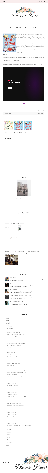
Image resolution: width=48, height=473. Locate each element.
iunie (8, 435)
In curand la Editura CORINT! (12, 427)
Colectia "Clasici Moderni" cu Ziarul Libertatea (16, 343)
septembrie (9, 431)
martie (8, 440)
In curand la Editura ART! (11, 383)
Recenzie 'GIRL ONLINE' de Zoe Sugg (18, 132)
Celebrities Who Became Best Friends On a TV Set (16, 396)
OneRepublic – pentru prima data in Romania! (15, 405)
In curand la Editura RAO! (12, 392)
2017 (7, 320)
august (8, 432)
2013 (7, 445)
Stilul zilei (9, 418)
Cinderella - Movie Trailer (12, 374)
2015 (7, 323)
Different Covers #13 (11, 352)
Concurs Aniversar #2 (11, 387)
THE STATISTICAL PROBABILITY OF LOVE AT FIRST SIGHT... (19, 425)
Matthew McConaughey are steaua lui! (14, 376)
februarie (9, 442)
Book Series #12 (10, 347)
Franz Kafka (7, 227)
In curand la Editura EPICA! (8, 132)
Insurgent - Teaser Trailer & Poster (14, 398)
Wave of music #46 (10, 350)
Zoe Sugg (10, 110)
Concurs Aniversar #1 (11, 390)
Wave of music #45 (10, 416)
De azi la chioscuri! (10, 401)
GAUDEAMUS (9, 361)
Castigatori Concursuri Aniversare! (13, 332)
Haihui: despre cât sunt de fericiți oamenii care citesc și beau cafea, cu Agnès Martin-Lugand (22, 251)
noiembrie (9, 328)
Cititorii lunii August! (14, 289)
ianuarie (8, 443)
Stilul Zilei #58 (10, 354)
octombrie (9, 429)
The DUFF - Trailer (11, 381)
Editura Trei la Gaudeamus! (12, 394)
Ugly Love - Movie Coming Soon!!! (13, 363)
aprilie (8, 439)
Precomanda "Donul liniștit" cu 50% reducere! (15, 407)
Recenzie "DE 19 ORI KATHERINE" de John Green (16, 372)
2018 (7, 318)
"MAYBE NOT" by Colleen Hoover (13, 378)
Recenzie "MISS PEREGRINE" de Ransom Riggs (16, 334)
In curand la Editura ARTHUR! (12, 410)
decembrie (9, 326)
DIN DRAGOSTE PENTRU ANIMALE (14, 345)
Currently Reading (14, 223)
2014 (7, 325)
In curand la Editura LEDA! (12, 412)
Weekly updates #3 (13, 277)
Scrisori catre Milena (9, 226)
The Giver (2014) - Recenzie (12, 385)
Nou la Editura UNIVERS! (11, 338)
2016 (7, 321)
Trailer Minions (10, 421)
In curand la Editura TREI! (12, 341)
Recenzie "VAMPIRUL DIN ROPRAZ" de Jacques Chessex (20, 295)
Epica (7, 110)
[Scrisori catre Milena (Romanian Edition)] (20, 230)
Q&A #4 (11, 283)
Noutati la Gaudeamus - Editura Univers (14, 403)
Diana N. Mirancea (20, 31)
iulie (8, 434)
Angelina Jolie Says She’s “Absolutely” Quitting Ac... (17, 370)
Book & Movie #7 (10, 365)
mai (7, 437)
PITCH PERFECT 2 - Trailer (12, 367)
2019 (7, 317)
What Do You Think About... (12, 330)
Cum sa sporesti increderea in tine (16, 301)
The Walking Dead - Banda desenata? (14, 356)
